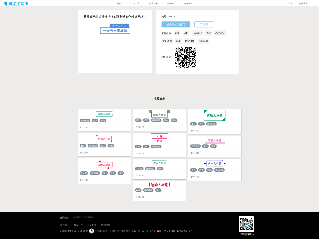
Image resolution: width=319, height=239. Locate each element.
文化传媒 (167, 41)
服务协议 (92, 224)
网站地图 (105, 224)
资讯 (186, 33)
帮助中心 (171, 3)
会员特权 (153, 3)
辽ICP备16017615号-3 (144, 230)
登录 (290, 3)
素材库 (136, 3)
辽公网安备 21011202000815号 (175, 230)
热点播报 (197, 33)
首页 (119, 3)
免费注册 (303, 3)
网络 (178, 41)
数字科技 (189, 41)
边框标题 (203, 41)
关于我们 (64, 224)
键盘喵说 (188, 3)
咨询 (208, 33)
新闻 (177, 33)
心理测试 (220, 33)
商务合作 (78, 224)
